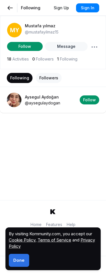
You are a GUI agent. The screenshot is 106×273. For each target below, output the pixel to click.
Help (71, 224)
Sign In (87, 7)
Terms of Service (54, 240)
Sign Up (61, 7)
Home (36, 224)
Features (54, 224)
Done (19, 260)
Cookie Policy (22, 240)
